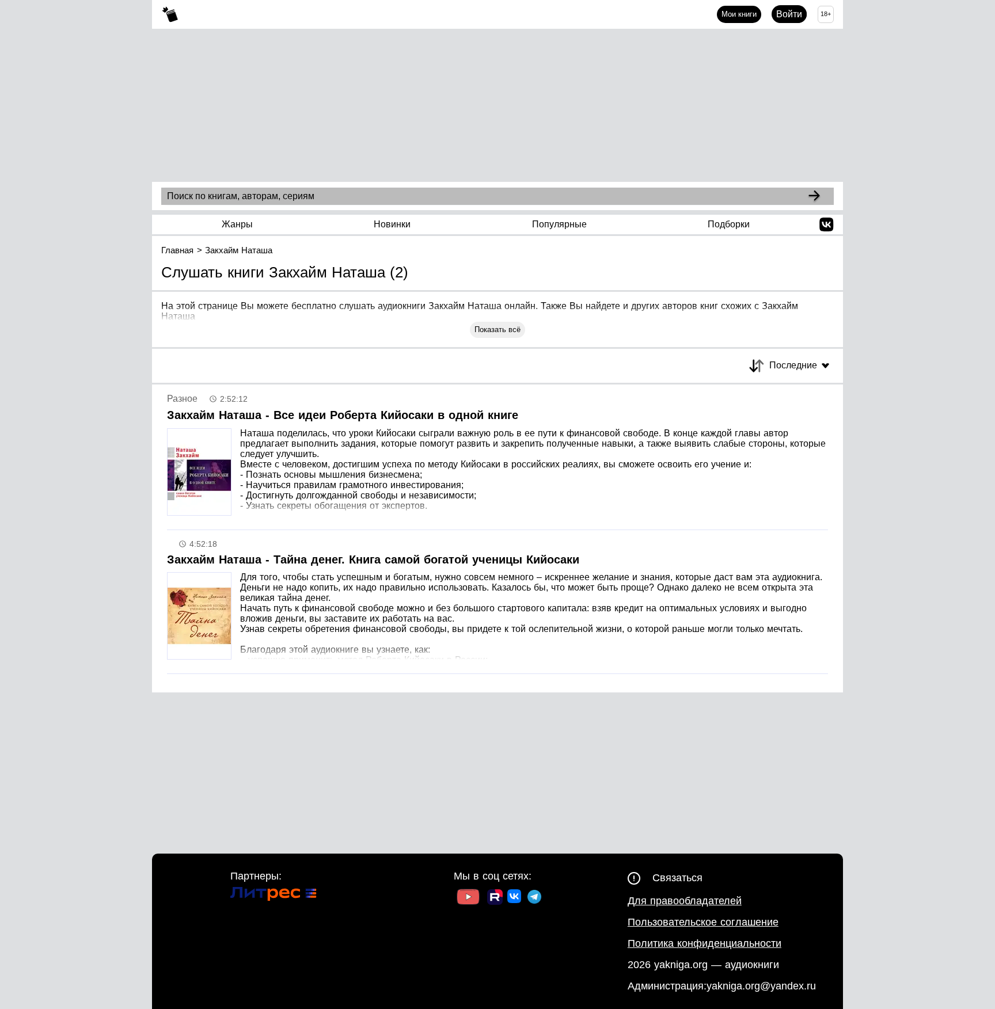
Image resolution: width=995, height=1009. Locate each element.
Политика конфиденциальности (704, 943)
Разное (182, 398)
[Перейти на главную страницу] (170, 15)
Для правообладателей (685, 901)
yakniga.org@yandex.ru (761, 986)
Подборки (729, 224)
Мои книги (739, 14)
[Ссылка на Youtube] (468, 898)
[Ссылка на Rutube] (495, 898)
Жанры (237, 224)
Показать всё (497, 329)
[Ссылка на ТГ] (534, 898)
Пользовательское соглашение (703, 922)
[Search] (814, 196)
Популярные (559, 224)
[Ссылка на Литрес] (273, 895)
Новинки (392, 224)
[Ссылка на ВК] (515, 898)
